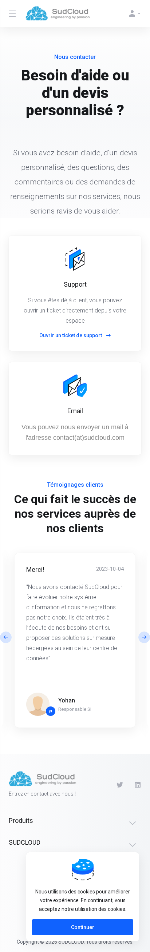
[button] (144, 637)
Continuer (82, 927)
